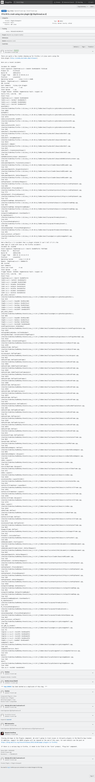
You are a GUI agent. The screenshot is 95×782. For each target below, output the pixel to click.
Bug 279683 (10, 11)
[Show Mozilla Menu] (2, 2)
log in (9, 767)
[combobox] (33, 2)
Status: (8, 31)
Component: (6, 22)
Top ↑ (92, 776)
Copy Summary (82, 6)
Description (8, 52)
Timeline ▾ (91, 46)
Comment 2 (7, 734)
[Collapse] (92, 51)
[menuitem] (57, 2)
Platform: (7, 24)
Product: (7, 20)
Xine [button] (12, 22)
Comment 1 (7, 682)
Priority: (54, 23)
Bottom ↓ (76, 46)
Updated (7, 673)
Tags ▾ (83, 46)
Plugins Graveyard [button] (16, 20)
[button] (90, 2)
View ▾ (92, 6)
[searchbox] (33, 2)
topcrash (9, 719)
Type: (55, 21)
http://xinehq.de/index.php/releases (24, 58)
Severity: (65, 23)
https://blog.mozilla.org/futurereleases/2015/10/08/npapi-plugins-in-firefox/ (29, 742)
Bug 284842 (8, 686)
